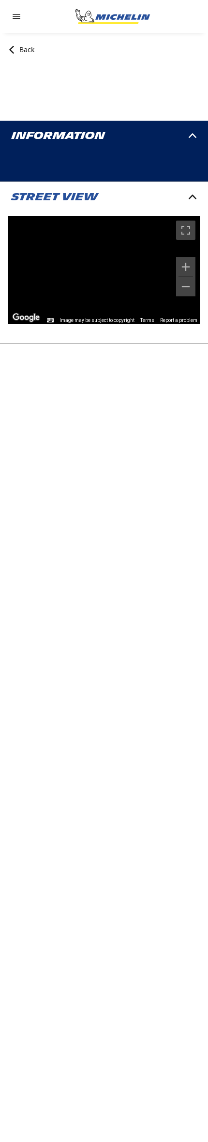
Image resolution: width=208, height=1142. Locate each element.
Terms (147, 320)
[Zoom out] (185, 286)
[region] (104, 270)
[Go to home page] (112, 16)
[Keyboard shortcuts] (50, 320)
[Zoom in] (185, 267)
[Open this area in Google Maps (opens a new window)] (26, 317)
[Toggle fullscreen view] (185, 230)
